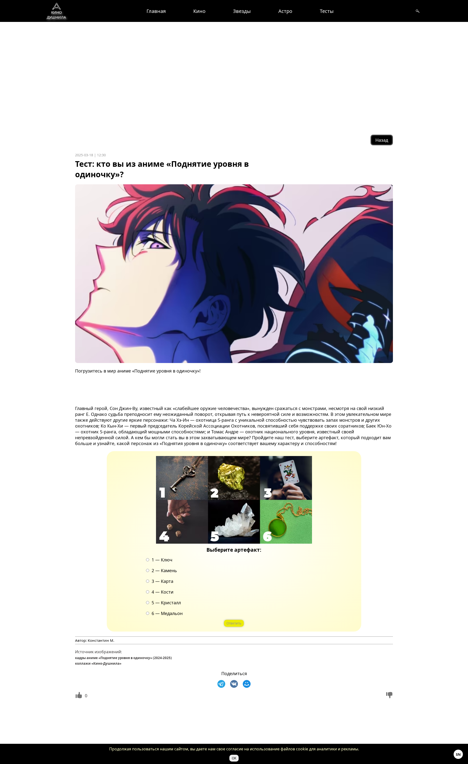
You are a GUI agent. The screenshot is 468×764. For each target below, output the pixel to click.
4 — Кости (163, 592)
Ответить (234, 623)
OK (234, 758)
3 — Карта (163, 581)
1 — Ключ (162, 560)
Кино (199, 11)
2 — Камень (164, 570)
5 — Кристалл (166, 603)
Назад (381, 140)
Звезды (242, 11)
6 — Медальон (167, 613)
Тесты (327, 11)
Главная (156, 11)
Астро (285, 11)
